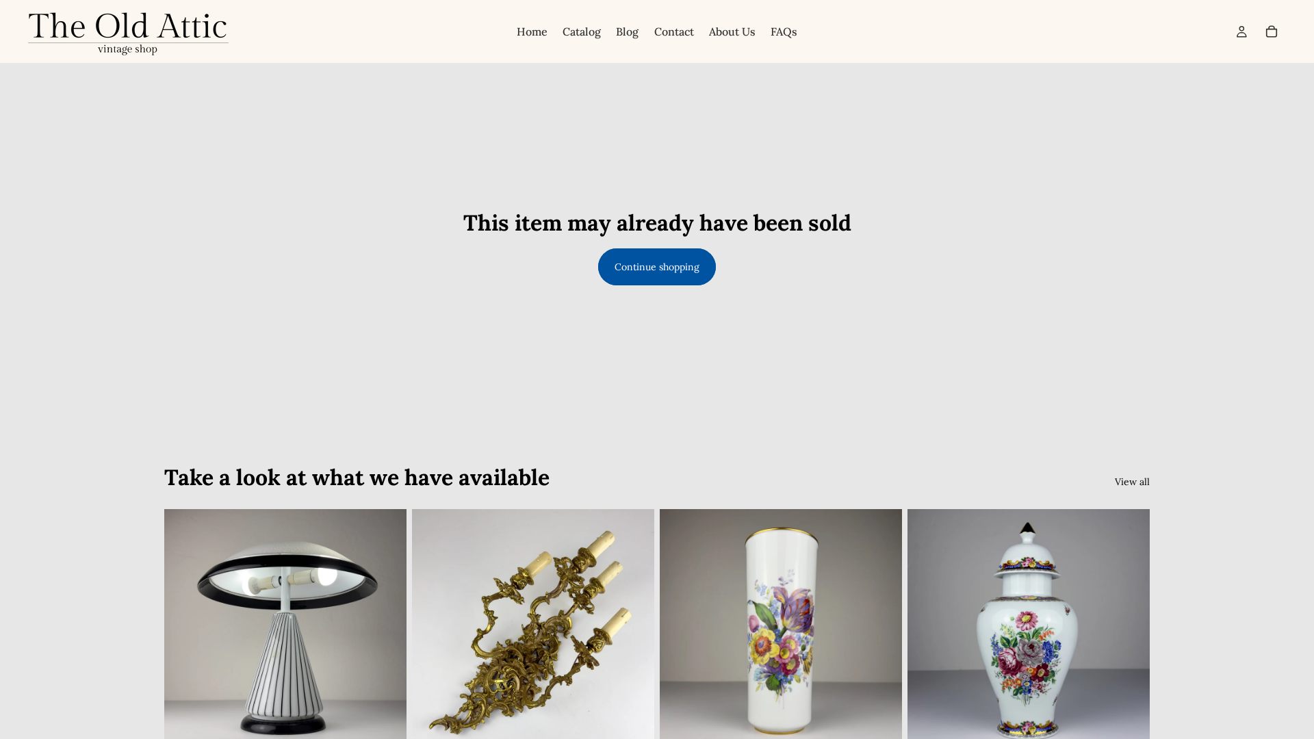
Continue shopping (657, 267)
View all (1132, 482)
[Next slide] (386, 630)
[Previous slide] (184, 630)
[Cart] (1272, 31)
